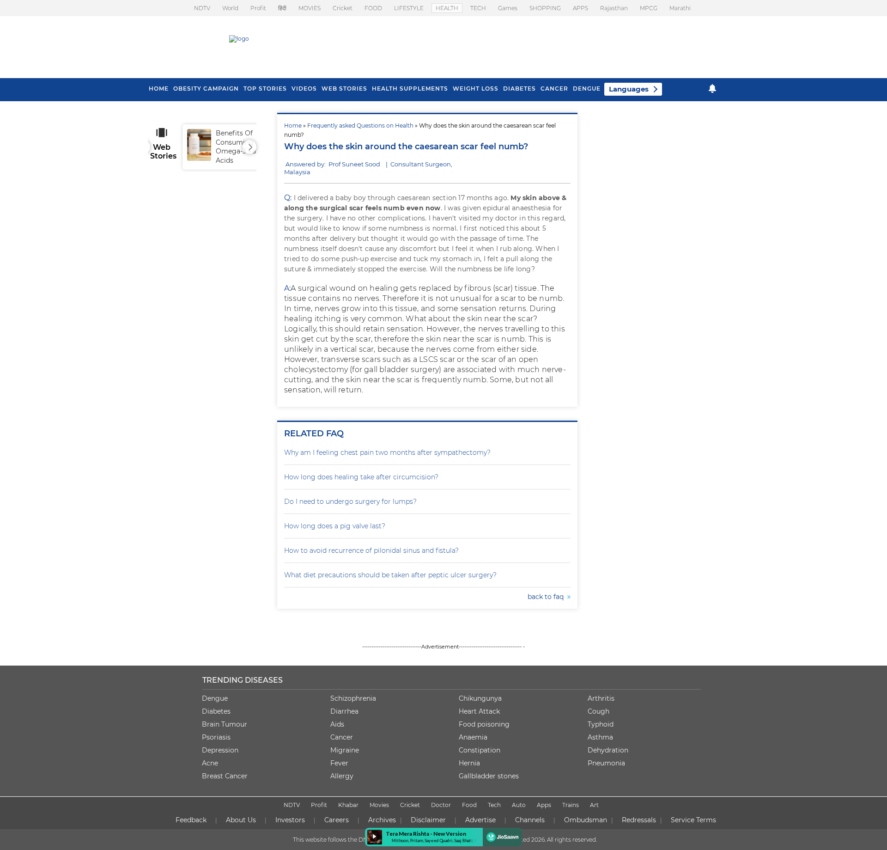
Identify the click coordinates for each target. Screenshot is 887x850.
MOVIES (309, 8)
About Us (241, 820)
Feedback (191, 820)
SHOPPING (545, 8)
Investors (290, 820)
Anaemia (473, 737)
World (230, 8)
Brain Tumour (224, 724)
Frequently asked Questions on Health (360, 125)
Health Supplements (410, 88)
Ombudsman (585, 820)
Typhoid (601, 724)
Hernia (469, 763)
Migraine (344, 750)
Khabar (348, 804)
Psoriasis (216, 737)
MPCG (648, 8)
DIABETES (519, 88)
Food (469, 804)
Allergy (341, 776)
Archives (382, 820)
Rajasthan (614, 8)
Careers (336, 820)
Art (594, 804)
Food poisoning (484, 724)
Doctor (441, 804)
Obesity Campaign (206, 88)
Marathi (680, 8)
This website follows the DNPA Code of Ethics (354, 839)
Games (507, 8)
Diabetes (216, 711)
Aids (337, 724)
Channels (530, 820)
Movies (379, 804)
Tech (494, 804)
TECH (478, 8)
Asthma (600, 737)
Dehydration (608, 750)
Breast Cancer (225, 776)
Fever (339, 763)
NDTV (202, 8)
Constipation (479, 750)
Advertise (480, 820)
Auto (519, 804)
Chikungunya (480, 698)
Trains (570, 804)
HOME (159, 88)
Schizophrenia (353, 698)
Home (293, 125)
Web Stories (344, 88)
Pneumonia (606, 763)
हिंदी (282, 8)
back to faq (547, 597)
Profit (258, 8)
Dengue (587, 88)
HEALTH (447, 8)
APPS (580, 8)
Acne (210, 763)
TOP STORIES (265, 88)
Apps (544, 804)
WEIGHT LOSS (475, 88)
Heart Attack (479, 711)
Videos (304, 88)
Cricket (342, 8)
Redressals (639, 820)
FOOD (373, 8)
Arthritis (601, 698)
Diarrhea (344, 711)
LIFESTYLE (409, 8)
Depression (220, 750)
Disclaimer (428, 820)
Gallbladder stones (489, 776)
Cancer (554, 88)
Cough (598, 711)
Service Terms (693, 820)
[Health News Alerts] (712, 88)
